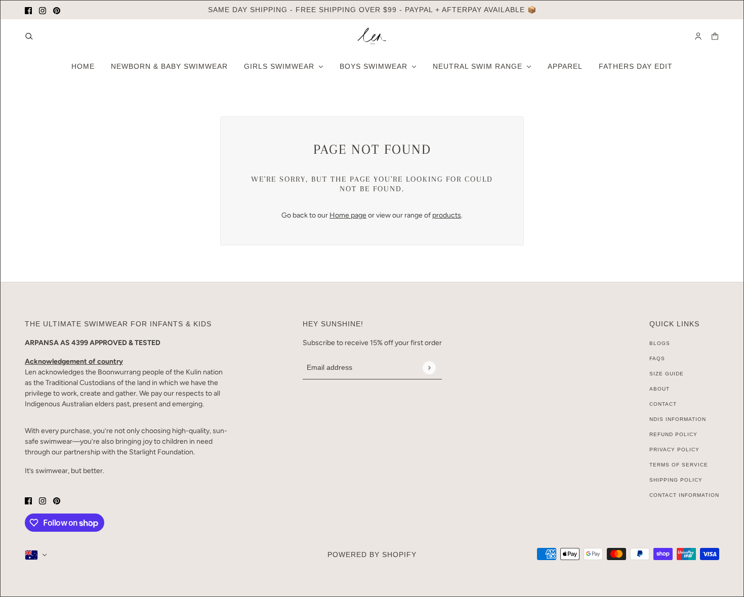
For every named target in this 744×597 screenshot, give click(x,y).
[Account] (698, 36)
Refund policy (673, 434)
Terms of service (678, 464)
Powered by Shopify (372, 554)
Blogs (659, 343)
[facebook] (28, 10)
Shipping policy (675, 480)
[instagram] (42, 10)
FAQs (657, 358)
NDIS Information (677, 419)
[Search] (29, 36)
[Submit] (429, 367)
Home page (347, 215)
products (446, 215)
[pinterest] (56, 10)
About (659, 389)
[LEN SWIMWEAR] (372, 36)
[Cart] (715, 36)
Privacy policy (674, 449)
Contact (663, 404)
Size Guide (666, 373)
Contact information (684, 495)
